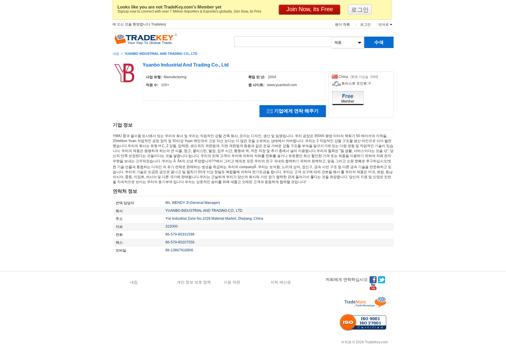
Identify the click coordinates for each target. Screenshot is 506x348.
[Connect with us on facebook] (373, 279)
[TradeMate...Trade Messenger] (365, 302)
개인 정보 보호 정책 (194, 282)
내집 (116, 53)
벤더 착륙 (342, 25)
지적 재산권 (281, 282)
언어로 (383, 25)
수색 (379, 42)
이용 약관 (232, 282)
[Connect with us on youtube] (373, 286)
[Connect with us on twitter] (381, 279)
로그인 (365, 25)
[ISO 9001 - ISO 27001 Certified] (362, 322)
